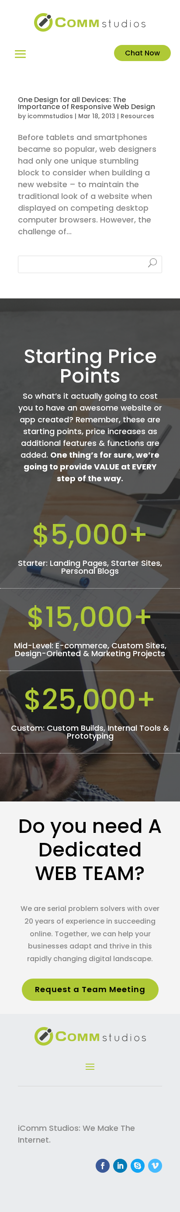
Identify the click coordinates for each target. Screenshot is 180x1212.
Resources (137, 116)
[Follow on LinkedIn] (120, 1166)
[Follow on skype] (138, 1166)
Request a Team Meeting (90, 989)
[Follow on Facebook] (103, 1166)
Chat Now (142, 53)
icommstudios (50, 116)
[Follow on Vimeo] (155, 1166)
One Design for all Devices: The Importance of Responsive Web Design (86, 103)
